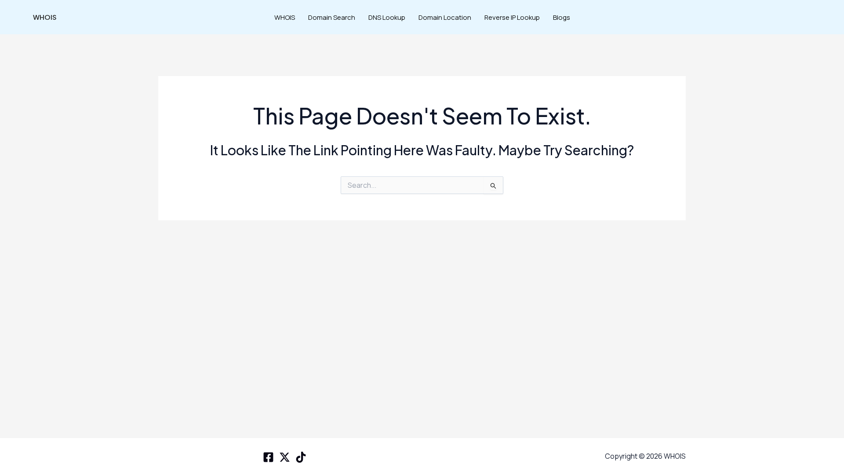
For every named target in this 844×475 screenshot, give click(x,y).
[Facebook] (268, 457)
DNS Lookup (386, 17)
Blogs (561, 17)
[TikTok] (300, 457)
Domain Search (331, 17)
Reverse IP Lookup (512, 17)
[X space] (284, 457)
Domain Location (444, 17)
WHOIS (45, 17)
